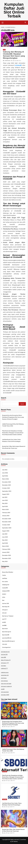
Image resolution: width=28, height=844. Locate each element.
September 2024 (6, 527)
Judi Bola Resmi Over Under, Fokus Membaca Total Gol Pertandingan (11, 440)
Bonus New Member (7, 572)
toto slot (4, 644)
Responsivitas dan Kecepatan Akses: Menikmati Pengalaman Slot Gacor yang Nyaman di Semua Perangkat (13, 417)
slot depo (3, 665)
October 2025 (6, 488)
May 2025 (5, 503)
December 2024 (6, 518)
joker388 (3, 657)
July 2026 (4, 469)
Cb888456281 (7, 60)
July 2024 (4, 534)
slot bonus (4, 678)
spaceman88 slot (6, 638)
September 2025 (6, 491)
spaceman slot (5, 675)
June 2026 (5, 472)
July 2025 (4, 497)
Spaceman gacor (6, 631)
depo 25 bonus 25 (5, 660)
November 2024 (6, 521)
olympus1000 (5, 591)
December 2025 (6, 482)
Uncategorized (6, 647)
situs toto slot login (6, 683)
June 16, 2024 (15, 60)
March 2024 (5, 546)
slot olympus (4, 680)
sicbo (3, 597)
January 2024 (5, 552)
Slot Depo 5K (5, 606)
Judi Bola (4, 578)
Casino (4, 575)
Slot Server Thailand (7, 616)
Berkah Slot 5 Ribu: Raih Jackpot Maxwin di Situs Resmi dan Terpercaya (13, 447)
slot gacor (5, 609)
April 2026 (5, 476)
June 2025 (5, 500)
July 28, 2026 (10, 752)
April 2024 (5, 543)
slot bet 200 (5, 603)
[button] (2, 22)
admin (4, 726)
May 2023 (5, 561)
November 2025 (6, 485)
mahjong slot (5, 584)
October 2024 (6, 524)
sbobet (4, 594)
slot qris (4, 613)
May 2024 (5, 540)
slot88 (4, 622)
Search (3, 398)
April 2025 (5, 506)
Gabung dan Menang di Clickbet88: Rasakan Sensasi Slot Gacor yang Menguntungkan (14, 55)
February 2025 (6, 512)
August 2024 (5, 531)
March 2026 (5, 479)
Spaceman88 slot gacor (8, 641)
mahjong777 (4, 668)
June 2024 (5, 537)
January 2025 (5, 515)
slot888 (4, 625)
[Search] (25, 22)
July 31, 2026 (10, 726)
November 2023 (6, 558)
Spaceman (5, 628)
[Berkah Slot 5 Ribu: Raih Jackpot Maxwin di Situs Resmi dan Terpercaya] (14, 818)
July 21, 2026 (10, 780)
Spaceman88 (5, 634)
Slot (4, 49)
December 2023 (6, 555)
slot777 (4, 619)
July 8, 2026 (9, 806)
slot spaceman (5, 692)
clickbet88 (18, 65)
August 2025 (5, 494)
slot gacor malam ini (6, 686)
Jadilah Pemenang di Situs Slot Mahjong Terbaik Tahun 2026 (13, 425)
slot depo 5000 (5, 694)
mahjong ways (5, 672)
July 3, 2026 (9, 832)
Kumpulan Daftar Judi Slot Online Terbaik (14, 10)
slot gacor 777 (5, 663)
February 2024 (6, 549)
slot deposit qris (5, 651)
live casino (5, 581)
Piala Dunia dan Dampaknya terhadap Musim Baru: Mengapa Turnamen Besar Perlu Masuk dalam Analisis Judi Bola (12, 432)
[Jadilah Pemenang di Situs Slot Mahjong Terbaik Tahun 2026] (14, 738)
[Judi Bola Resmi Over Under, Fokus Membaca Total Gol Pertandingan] (14, 792)
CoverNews (23, 839)
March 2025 (5, 509)
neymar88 (5, 587)
